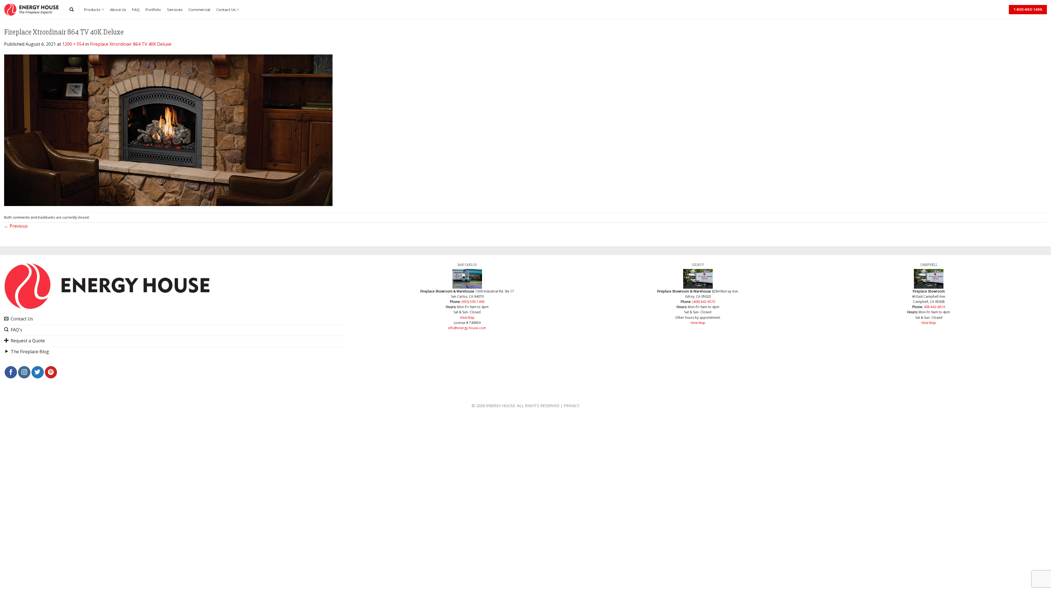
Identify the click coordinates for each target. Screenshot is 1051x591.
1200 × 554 (73, 44)
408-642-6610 (934, 307)
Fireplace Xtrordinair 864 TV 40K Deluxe (130, 44)
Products (92, 10)
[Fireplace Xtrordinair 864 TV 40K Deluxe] (168, 130)
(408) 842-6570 (703, 301)
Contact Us (225, 10)
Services (174, 10)
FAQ (136, 10)
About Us (118, 10)
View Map (467, 317)
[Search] (72, 9)
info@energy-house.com (467, 328)
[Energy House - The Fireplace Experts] (31, 9)
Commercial (199, 10)
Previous (16, 226)
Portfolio (153, 10)
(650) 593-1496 (472, 301)
